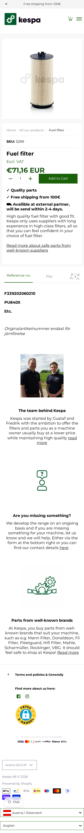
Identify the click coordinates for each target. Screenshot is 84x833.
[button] (70, 19)
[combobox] (42, 812)
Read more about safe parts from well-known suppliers (38, 248)
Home (11, 130)
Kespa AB (9, 776)
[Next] (75, 277)
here (64, 547)
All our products (32, 130)
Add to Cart (58, 178)
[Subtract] (10, 179)
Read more (68, 652)
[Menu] (79, 19)
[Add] (30, 179)
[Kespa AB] (22, 19)
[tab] (18, 277)
